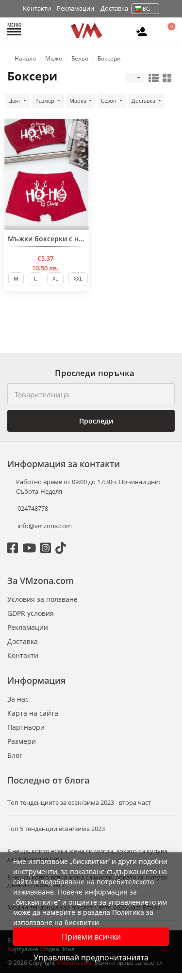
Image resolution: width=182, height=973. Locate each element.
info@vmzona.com (44, 525)
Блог (14, 755)
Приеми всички (91, 936)
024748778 (32, 508)
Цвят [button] (15, 100)
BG (146, 8)
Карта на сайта (32, 713)
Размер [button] (45, 100)
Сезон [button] (109, 100)
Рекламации (75, 8)
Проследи (95, 420)
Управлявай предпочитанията (91, 957)
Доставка (114, 8)
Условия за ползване (42, 599)
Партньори (26, 727)
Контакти (37, 8)
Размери (21, 741)
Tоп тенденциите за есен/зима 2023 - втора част (79, 803)
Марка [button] (78, 100)
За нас (18, 699)
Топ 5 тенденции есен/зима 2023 (56, 829)
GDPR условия (30, 613)
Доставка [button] (144, 100)
